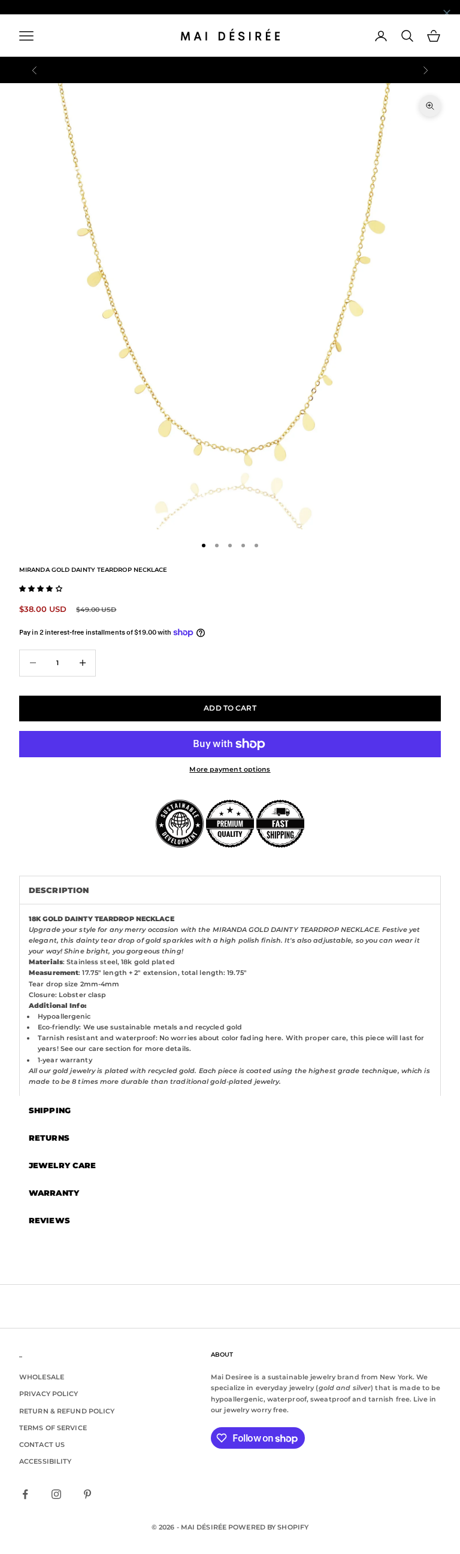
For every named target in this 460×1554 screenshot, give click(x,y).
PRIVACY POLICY (48, 1394)
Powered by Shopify (268, 1527)
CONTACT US (42, 1444)
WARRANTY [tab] (54, 1193)
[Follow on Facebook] (25, 1494)
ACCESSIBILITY (45, 1461)
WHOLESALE (41, 1377)
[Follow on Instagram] (56, 1494)
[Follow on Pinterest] (87, 1494)
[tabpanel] (230, 1000)
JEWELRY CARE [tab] (62, 1165)
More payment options (229, 769)
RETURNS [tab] (49, 1137)
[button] (40, 588)
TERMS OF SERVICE (53, 1428)
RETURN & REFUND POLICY (66, 1411)
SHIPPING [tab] (50, 1110)
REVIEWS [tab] (49, 1220)
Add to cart (230, 707)
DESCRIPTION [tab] (59, 890)
